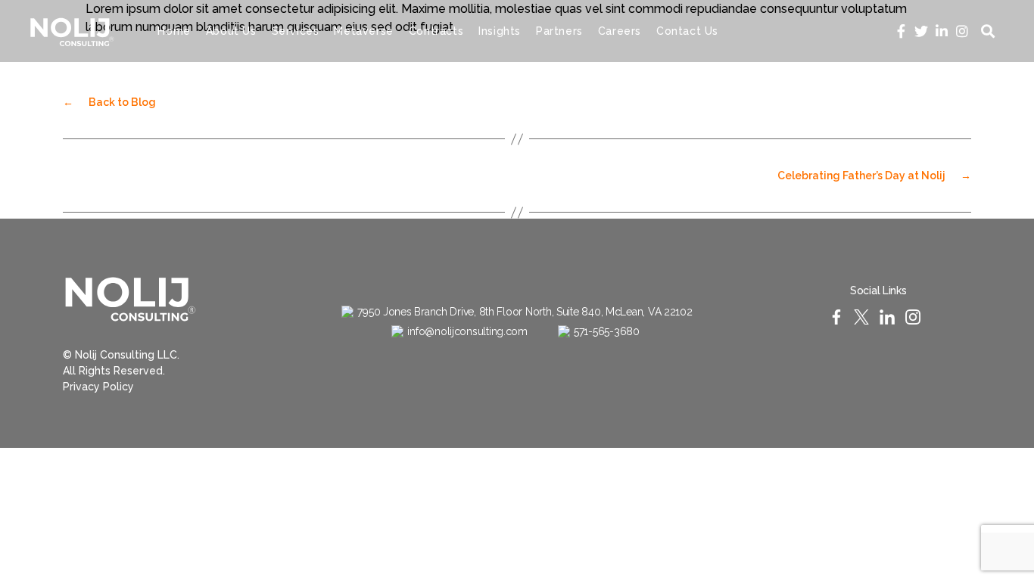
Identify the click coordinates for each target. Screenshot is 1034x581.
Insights (499, 31)
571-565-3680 (607, 331)
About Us (231, 31)
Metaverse (363, 31)
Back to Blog (109, 102)
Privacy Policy (98, 387)
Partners (559, 31)
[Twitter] (921, 31)
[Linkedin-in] (942, 31)
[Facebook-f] (901, 31)
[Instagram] (962, 31)
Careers (619, 31)
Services (295, 31)
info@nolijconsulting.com (467, 331)
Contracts (436, 31)
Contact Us (687, 31)
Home (173, 31)
